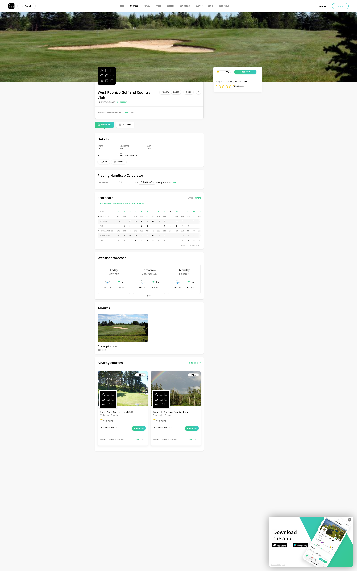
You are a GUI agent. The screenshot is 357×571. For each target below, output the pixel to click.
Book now (139, 428)
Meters (198, 198)
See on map (122, 102)
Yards (190, 198)
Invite (176, 92)
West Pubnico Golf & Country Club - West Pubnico (121, 203)
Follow (165, 92)
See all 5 (193, 362)
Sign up (340, 6)
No (132, 112)
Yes (126, 112)
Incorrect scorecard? (190, 245)
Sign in (322, 6)
